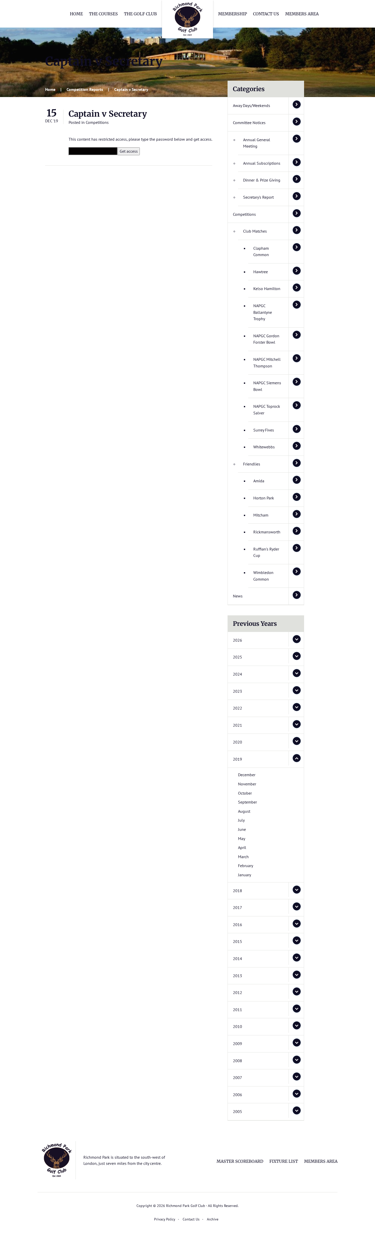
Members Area (302, 13)
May (241, 838)
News (238, 595)
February (245, 865)
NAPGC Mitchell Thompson (267, 362)
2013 (237, 975)
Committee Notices (249, 122)
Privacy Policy (164, 1219)
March (243, 856)
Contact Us (266, 13)
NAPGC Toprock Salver (266, 409)
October (245, 793)
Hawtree (260, 271)
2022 (237, 708)
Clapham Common (261, 251)
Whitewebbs (264, 446)
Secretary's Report (258, 197)
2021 (237, 725)
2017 (237, 907)
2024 (237, 674)
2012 (237, 992)
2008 (237, 1060)
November (247, 783)
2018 (237, 890)
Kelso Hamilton (266, 288)
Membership (232, 13)
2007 (237, 1077)
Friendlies (251, 463)
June (242, 829)
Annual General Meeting (256, 143)
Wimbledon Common (263, 576)
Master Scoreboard (240, 1161)
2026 (237, 640)
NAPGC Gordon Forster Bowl (266, 339)
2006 (237, 1094)
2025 (237, 657)
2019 (237, 759)
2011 (237, 1009)
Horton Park (263, 497)
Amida (258, 480)
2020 (237, 742)
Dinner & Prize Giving (261, 180)
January (244, 874)
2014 (237, 958)
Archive (212, 1219)
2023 (237, 691)
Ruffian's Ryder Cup (266, 552)
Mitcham (260, 515)
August (244, 811)
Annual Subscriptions (261, 163)
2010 (237, 1026)
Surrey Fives (263, 430)
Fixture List (283, 1161)
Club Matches (255, 231)
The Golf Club (140, 13)
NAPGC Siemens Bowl (267, 386)
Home (76, 13)
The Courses (103, 13)
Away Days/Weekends (251, 105)
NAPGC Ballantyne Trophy (262, 312)
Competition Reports (85, 89)
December (246, 774)
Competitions (97, 122)
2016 (237, 924)
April (242, 847)
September (247, 802)
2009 (237, 1043)
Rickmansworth (266, 531)
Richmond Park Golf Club (187, 19)
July (241, 820)
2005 (237, 1111)
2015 (237, 941)
